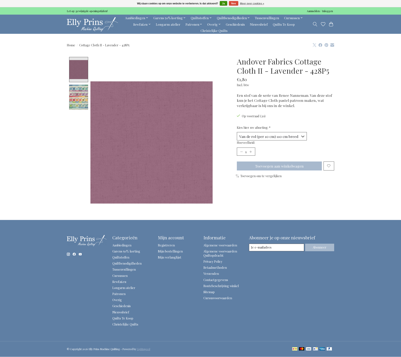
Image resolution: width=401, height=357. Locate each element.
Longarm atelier (168, 24)
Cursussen (120, 276)
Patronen (119, 294)
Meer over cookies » (252, 3)
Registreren (166, 245)
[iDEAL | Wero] (294, 349)
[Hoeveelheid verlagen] (241, 151)
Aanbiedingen (121, 245)
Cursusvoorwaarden (217, 298)
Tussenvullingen (267, 18)
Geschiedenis (235, 24)
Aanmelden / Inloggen (320, 11)
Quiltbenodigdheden (127, 263)
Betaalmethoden (215, 267)
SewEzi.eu (119, 282)
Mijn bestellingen (170, 251)
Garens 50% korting (126, 251)
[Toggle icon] (315, 24)
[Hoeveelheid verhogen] (251, 151)
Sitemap (209, 292)
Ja (223, 3)
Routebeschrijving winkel (221, 286)
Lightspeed (143, 349)
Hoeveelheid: (246, 142)
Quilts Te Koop (284, 24)
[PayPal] (329, 349)
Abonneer (319, 247)
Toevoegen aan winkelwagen (279, 166)
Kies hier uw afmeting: (253, 127)
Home (71, 45)
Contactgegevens (215, 280)
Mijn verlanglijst (169, 257)
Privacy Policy (212, 261)
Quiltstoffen (120, 257)
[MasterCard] (302, 349)
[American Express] (322, 349)
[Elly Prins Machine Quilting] (92, 24)
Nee (233, 3)
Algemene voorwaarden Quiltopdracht (220, 253)
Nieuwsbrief (259, 24)
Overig (117, 300)
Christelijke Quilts (213, 30)
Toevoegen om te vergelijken (261, 176)
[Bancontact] (315, 349)
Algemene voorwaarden (220, 245)
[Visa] (308, 349)
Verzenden (211, 273)
